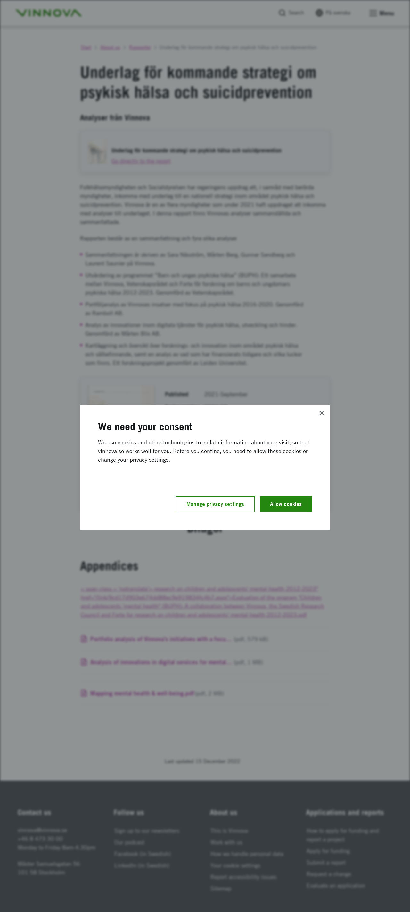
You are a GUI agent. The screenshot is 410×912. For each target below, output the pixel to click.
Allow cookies (286, 504)
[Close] (321, 413)
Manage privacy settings (215, 504)
